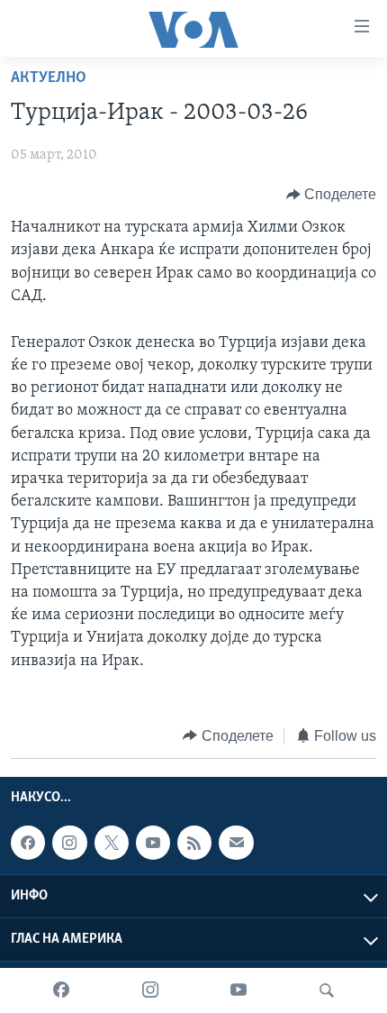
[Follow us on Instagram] (69, 843)
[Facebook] (61, 990)
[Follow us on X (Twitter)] (111, 843)
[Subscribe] (236, 843)
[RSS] (194, 843)
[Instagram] (150, 990)
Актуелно (48, 78)
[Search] (327, 990)
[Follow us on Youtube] (153, 843)
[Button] (331, 194)
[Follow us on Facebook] (28, 843)
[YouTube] (238, 990)
